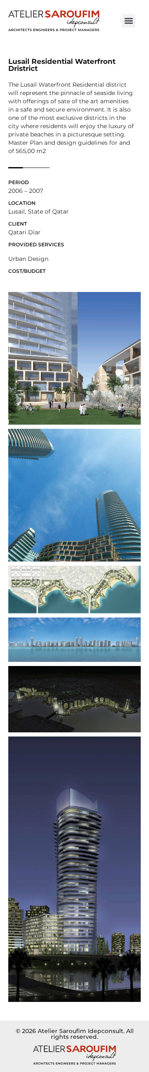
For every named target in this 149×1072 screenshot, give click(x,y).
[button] (128, 21)
